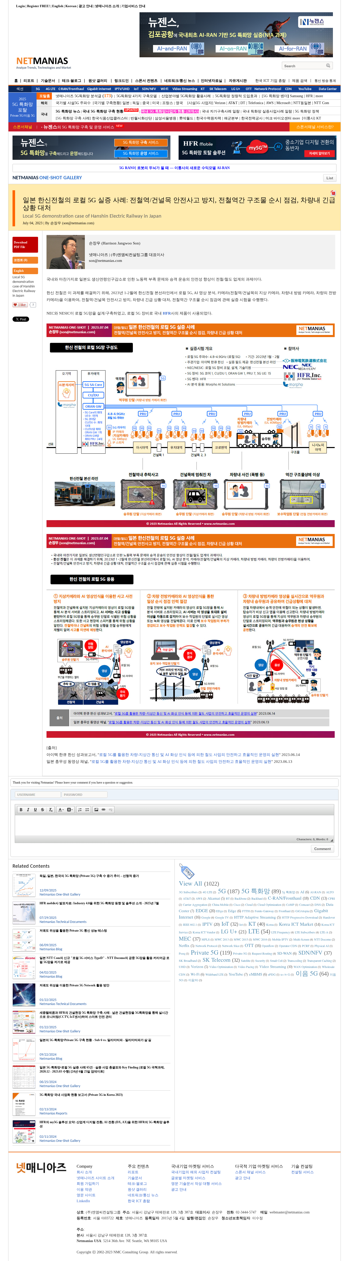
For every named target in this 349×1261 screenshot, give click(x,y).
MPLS (206, 939)
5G (222, 891)
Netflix (184, 945)
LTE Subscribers (305, 932)
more (319, 96)
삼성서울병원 (165, 118)
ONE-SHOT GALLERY (60, 178)
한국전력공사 (252, 118)
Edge (232, 910)
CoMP (290, 904)
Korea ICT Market (296, 924)
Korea (270, 924)
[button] (21, 809)
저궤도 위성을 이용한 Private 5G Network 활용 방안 (74, 985)
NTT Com (321, 103)
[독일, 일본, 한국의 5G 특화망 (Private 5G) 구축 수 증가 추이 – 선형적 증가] (24, 876)
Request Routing (262, 953)
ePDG (272, 974)
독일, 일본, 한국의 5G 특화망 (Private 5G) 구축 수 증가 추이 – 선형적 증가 (89, 876)
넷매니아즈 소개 (107, 6)
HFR (309, 96)
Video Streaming (272, 966)
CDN (315, 898)
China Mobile (220, 904)
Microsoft (283, 103)
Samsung (296, 96)
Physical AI (322, 946)
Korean (70, 6)
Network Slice (230, 946)
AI (302, 891)
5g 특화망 (288, 892)
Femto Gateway (264, 911)
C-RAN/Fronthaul (284, 898)
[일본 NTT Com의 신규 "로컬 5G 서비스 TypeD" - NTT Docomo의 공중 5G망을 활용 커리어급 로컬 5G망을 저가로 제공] (24, 958)
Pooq (182, 953)
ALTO (330, 892)
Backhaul (257, 898)
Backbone (241, 898)
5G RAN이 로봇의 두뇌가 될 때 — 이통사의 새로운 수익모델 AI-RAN (174, 168)
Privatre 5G (240, 953)
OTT (249, 945)
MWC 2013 (222, 939)
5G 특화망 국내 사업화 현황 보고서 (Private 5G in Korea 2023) (81, 1095)
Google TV (222, 917)
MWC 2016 (260, 939)
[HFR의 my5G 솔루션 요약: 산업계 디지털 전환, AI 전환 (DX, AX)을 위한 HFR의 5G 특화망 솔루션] (24, 1122)
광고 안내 (86, 6)
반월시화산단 (141, 118)
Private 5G (204, 952)
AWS (270, 103)
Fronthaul (284, 911)
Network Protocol (206, 946)
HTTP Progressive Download (300, 917)
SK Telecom (216, 959)
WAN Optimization (305, 967)
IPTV (207, 924)
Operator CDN (288, 946)
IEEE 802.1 (190, 924)
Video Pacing (246, 967)
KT (318, 118)
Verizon (219, 103)
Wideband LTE (214, 974)
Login (20, 6)
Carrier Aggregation (195, 904)
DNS (318, 904)
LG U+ (229, 931)
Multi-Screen (301, 939)
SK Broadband (188, 960)
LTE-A (324, 932)
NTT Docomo (322, 939)
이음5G (193, 980)
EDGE (202, 910)
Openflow (268, 946)
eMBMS (255, 974)
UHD (182, 967)
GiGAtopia (302, 911)
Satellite (245, 960)
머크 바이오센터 (278, 118)
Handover (329, 917)
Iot (241, 924)
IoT (225, 923)
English (57, 6)
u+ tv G (285, 974)
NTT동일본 (302, 103)
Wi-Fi (195, 974)
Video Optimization (221, 967)
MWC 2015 (241, 939)
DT (242, 103)
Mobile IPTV (280, 939)
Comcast (304, 904)
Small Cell (276, 960)
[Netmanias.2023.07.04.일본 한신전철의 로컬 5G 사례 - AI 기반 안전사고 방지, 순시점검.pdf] (333, 192)
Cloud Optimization (269, 904)
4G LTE (207, 892)
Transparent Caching (319, 960)
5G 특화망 (255, 891)
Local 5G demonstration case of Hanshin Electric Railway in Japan (24, 286)
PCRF (306, 946)
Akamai (213, 898)
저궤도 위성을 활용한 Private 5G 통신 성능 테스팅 (73, 930)
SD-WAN (284, 953)
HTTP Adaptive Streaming (255, 917)
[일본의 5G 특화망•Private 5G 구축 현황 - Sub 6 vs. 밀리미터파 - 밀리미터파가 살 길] (24, 1040)
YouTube (236, 974)
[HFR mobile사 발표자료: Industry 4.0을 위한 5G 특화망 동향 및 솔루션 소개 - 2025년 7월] (24, 903)
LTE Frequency (280, 932)
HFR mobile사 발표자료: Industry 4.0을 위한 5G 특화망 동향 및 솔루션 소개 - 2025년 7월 (99, 903)
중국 (145, 103)
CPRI (331, 898)
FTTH (246, 911)
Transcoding (294, 960)
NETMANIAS (25, 178)
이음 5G (307, 973)
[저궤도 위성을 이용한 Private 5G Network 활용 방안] (24, 985)
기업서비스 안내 (133, 6)
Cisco (237, 904)
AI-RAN (315, 892)
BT (228, 898)
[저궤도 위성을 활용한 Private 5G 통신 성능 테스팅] (24, 930)
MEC (185, 938)
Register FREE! (38, 6)
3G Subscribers (188, 892)
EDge (219, 911)
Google (205, 917)
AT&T (233, 103)
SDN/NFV (310, 952)
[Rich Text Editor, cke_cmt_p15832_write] (174, 825)
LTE (253, 931)
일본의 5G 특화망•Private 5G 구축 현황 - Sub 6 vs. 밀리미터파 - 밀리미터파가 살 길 (95, 1040)
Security (260, 960)
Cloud (249, 904)
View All (190, 883)
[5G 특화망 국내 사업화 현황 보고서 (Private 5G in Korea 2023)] (24, 1095)
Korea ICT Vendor (204, 932)
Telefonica (255, 103)
